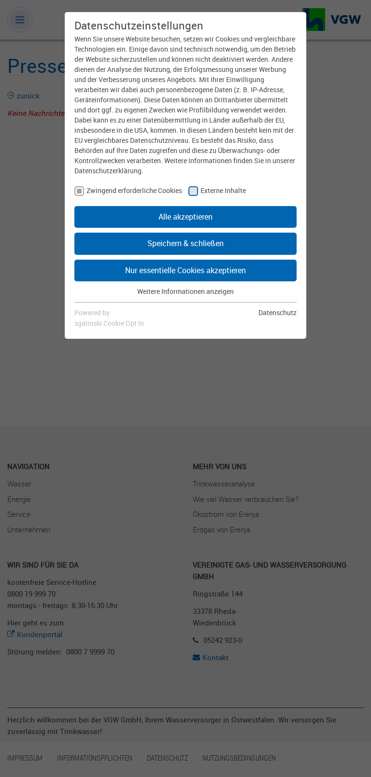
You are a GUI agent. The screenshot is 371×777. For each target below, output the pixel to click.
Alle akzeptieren (185, 216)
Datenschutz (277, 312)
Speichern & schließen (185, 243)
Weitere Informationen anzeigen (185, 291)
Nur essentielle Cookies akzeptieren (185, 270)
